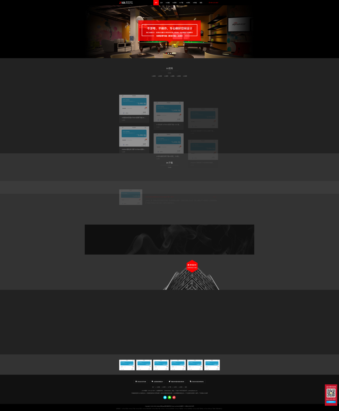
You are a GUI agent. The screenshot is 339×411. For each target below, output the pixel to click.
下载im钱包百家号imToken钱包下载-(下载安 (210, 311)
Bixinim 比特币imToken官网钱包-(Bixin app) (142, 332)
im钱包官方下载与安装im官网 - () (173, 332)
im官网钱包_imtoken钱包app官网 (126, 2)
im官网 (174, 2)
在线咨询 (331, 402)
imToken (163, 408)
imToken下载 (132, 408)
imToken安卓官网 (170, 408)
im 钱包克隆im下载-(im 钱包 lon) (138, 322)
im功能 (168, 2)
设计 (161, 2)
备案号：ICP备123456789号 (187, 406)
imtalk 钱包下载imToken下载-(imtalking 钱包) (177, 322)
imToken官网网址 (188, 408)
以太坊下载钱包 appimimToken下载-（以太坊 (211, 332)
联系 (201, 2)
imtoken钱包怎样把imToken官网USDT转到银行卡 (178, 311)
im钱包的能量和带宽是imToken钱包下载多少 (211, 322)
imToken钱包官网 (147, 408)
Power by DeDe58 (175, 406)
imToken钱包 (139, 408)
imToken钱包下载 (156, 408)
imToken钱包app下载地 (209, 408)
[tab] (130, 205)
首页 (156, 2)
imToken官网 (125, 408)
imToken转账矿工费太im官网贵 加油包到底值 (142, 311)
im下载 (181, 2)
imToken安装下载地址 (198, 408)
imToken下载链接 (179, 408)
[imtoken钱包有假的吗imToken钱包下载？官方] (130, 179)
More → (169, 145)
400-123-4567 (214, 2)
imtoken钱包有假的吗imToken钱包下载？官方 (159, 179)
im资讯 (188, 2)
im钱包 (195, 2)
